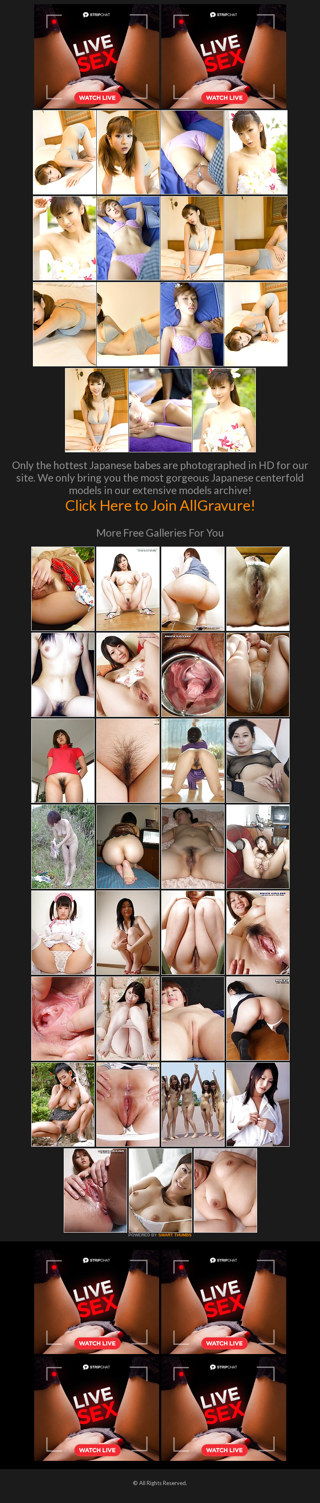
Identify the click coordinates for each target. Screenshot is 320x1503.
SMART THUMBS (175, 1235)
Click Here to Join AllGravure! (160, 505)
